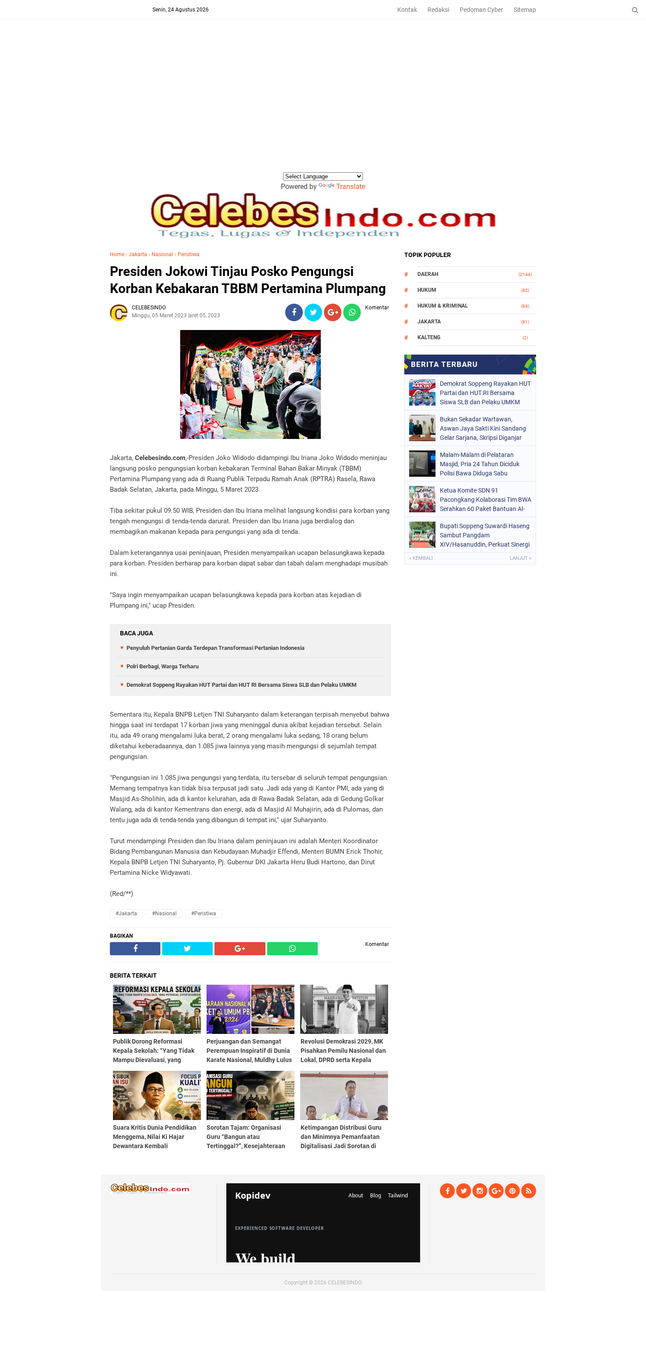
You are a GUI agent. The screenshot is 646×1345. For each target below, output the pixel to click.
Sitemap (525, 9)
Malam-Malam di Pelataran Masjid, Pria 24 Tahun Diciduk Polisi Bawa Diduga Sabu (479, 464)
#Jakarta (126, 913)
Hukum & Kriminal (442, 306)
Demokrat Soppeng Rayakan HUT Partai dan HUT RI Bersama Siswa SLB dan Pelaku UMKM (241, 685)
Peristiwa (189, 254)
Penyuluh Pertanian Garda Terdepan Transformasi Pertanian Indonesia (216, 648)
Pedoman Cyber (481, 9)
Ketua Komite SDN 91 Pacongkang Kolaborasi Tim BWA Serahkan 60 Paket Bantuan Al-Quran (485, 499)
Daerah (427, 274)
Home (117, 254)
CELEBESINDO (345, 1283)
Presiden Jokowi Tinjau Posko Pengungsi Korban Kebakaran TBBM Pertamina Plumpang (248, 280)
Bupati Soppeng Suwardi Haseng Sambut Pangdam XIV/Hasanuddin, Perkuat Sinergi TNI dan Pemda (485, 535)
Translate (350, 186)
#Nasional (164, 913)
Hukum (426, 290)
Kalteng (428, 337)
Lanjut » (520, 558)
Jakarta (138, 254)
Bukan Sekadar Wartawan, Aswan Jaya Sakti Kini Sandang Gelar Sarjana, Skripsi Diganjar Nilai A (483, 428)
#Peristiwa (203, 913)
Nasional (162, 254)
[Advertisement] (323, 105)
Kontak (407, 9)
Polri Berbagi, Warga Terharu (163, 666)
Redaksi (438, 9)
